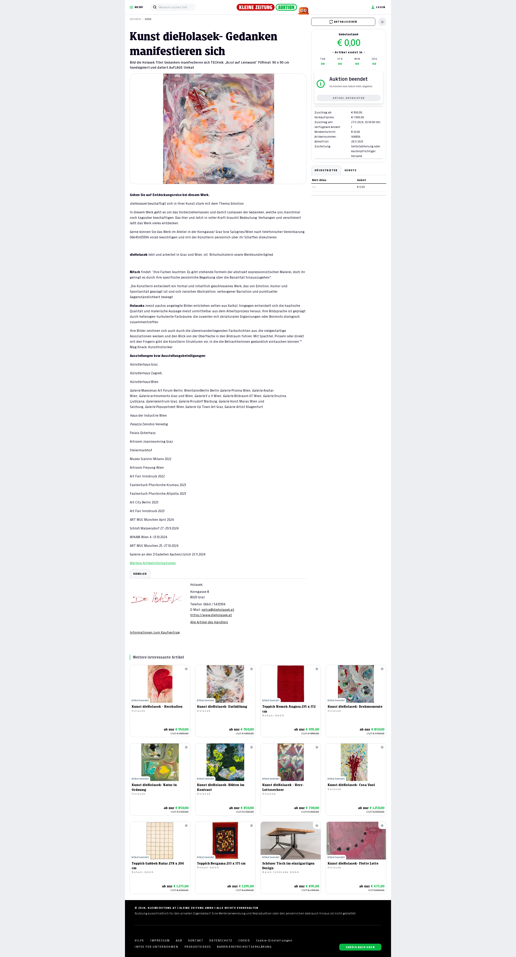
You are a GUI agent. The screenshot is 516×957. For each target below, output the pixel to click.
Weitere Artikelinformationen (153, 563)
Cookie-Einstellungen (274, 940)
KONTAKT (195, 940)
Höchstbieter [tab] (326, 170)
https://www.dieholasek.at (211, 615)
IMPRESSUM (160, 940)
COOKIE (244, 940)
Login (380, 7)
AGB (179, 940)
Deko (148, 19)
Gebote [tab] (350, 170)
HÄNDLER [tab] (140, 573)
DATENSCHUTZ (220, 940)
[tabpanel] (218, 602)
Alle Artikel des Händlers (209, 622)
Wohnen (135, 19)
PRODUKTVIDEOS (197, 946)
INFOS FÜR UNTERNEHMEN (156, 946)
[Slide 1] (218, 177)
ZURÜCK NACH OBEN (360, 947)
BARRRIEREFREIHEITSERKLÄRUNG (244, 946)
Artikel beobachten (348, 98)
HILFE (139, 940)
